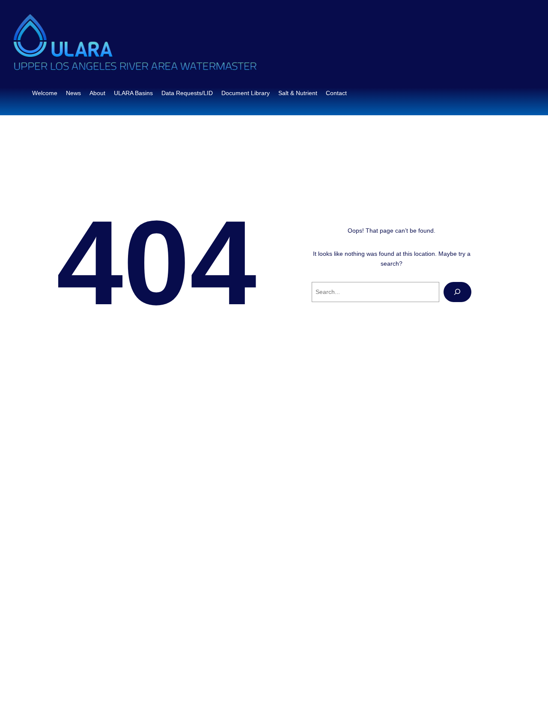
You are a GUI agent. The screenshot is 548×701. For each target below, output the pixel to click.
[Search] (457, 292)
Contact (336, 93)
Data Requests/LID (187, 93)
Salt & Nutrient (297, 93)
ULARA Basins (133, 93)
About (97, 93)
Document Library (245, 93)
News (73, 93)
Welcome (44, 93)
